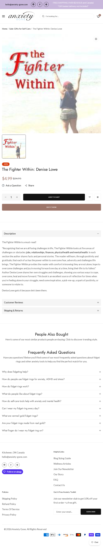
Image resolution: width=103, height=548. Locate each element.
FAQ (56, 479)
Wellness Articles (62, 463)
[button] (89, 197)
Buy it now (51, 207)
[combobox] (67, 16)
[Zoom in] (96, 39)
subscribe (90, 512)
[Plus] (17, 197)
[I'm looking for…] (42, 16)
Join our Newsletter (64, 469)
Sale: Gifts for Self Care (19, 28)
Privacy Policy (9, 514)
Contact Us (59, 485)
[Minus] (5, 197)
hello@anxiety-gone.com (14, 456)
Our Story (59, 474)
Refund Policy (9, 504)
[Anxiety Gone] (22, 16)
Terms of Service (10, 509)
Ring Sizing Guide (62, 458)
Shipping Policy (9, 498)
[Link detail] (33, 4)
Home (4, 28)
